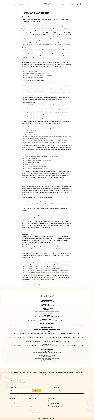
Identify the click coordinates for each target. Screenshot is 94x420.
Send (36, 390)
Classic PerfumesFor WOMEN (47, 314)
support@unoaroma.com (56, 403)
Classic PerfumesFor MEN (47, 309)
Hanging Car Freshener (47, 323)
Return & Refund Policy (16, 406)
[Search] (77, 4)
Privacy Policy (14, 401)
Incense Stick (47, 340)
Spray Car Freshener (47, 327)
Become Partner (34, 413)
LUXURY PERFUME (47, 300)
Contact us (32, 405)
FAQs (31, 406)
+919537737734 (54, 401)
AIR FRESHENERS (46, 319)
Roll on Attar (47, 331)
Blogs (31, 408)
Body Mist (47, 336)
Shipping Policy (14, 405)
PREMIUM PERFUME (47, 304)
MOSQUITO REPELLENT (47, 349)
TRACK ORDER (34, 411)
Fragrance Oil (47, 344)
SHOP (31, 401)
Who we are (33, 403)
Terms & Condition (15, 403)
